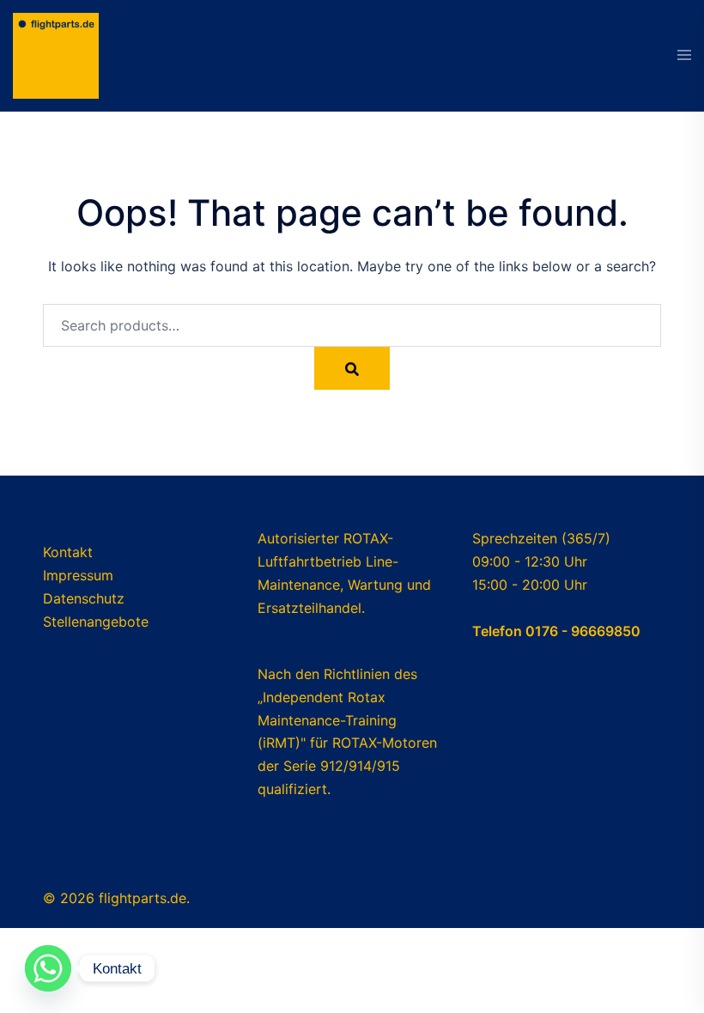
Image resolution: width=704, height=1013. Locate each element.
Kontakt (68, 552)
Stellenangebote (96, 621)
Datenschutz (83, 598)
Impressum (78, 575)
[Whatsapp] (48, 968)
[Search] (352, 368)
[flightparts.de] (56, 54)
